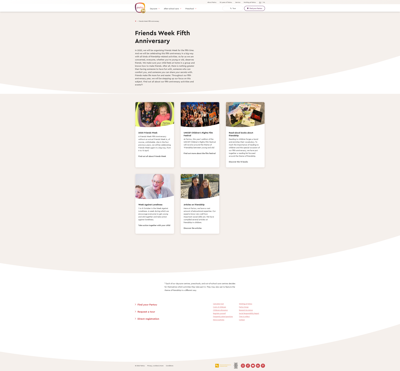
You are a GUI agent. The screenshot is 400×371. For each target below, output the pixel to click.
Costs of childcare (219, 307)
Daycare (153, 8)
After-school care (171, 8)
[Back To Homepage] (139, 7)
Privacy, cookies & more (155, 366)
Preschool (189, 8)
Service (237, 2)
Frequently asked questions (223, 316)
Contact (242, 320)
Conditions (169, 366)
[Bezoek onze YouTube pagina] (253, 366)
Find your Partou (147, 304)
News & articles (218, 320)
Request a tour (146, 311)
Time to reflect (244, 316)
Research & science (246, 310)
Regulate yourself (219, 313)
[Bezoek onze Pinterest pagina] (263, 366)
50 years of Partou (226, 2)
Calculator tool (218, 304)
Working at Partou (250, 2)
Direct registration (148, 318)
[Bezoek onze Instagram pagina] (243, 366)
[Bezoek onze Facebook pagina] (248, 366)
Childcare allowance (220, 310)
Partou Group (243, 307)
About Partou (211, 2)
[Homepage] (135, 20)
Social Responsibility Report (249, 313)
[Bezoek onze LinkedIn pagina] (258, 366)
